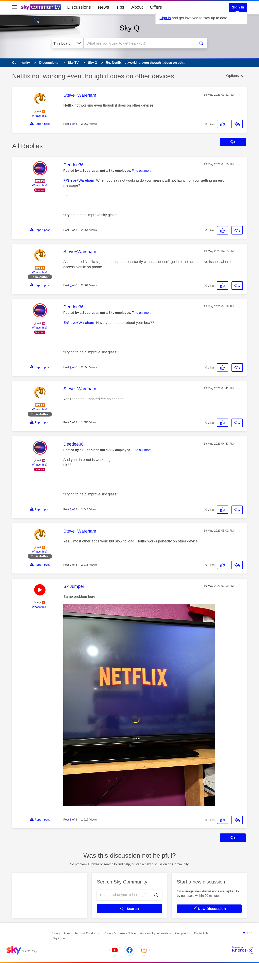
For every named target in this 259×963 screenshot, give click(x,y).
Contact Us (201, 933)
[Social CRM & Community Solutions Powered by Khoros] (242, 950)
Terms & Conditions (87, 933)
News (103, 7)
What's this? (40, 115)
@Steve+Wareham (78, 180)
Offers (156, 7)
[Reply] (237, 124)
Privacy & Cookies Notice (120, 933)
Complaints (182, 933)
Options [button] (232, 76)
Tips (120, 7)
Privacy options (60, 933)
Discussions (79, 7)
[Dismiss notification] (241, 18)
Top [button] (250, 933)
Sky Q (129, 28)
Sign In (238, 7)
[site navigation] (14, 7)
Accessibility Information (155, 933)
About (137, 7)
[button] (240, 94)
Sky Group (59, 938)
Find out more (142, 170)
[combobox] (139, 43)
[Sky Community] (41, 7)
